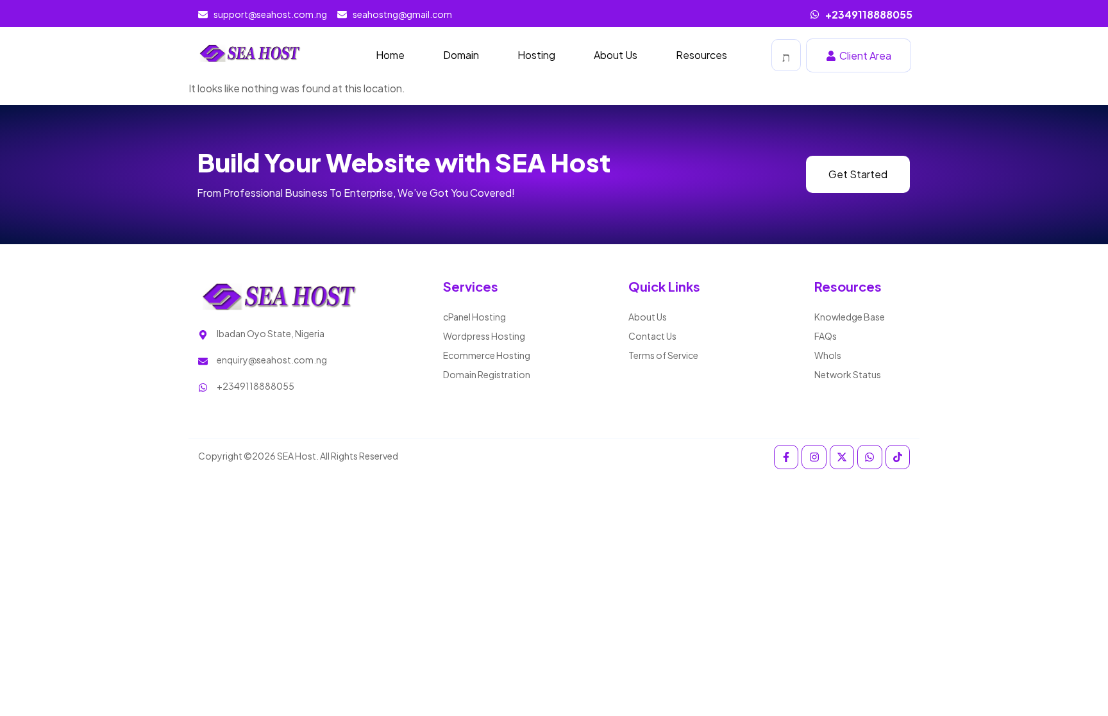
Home (390, 55)
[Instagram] (814, 457)
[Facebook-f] (786, 457)
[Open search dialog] (786, 55)
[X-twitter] (842, 457)
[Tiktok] (898, 457)
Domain (461, 55)
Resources (701, 55)
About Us (615, 55)
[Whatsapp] (869, 457)
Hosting (536, 55)
